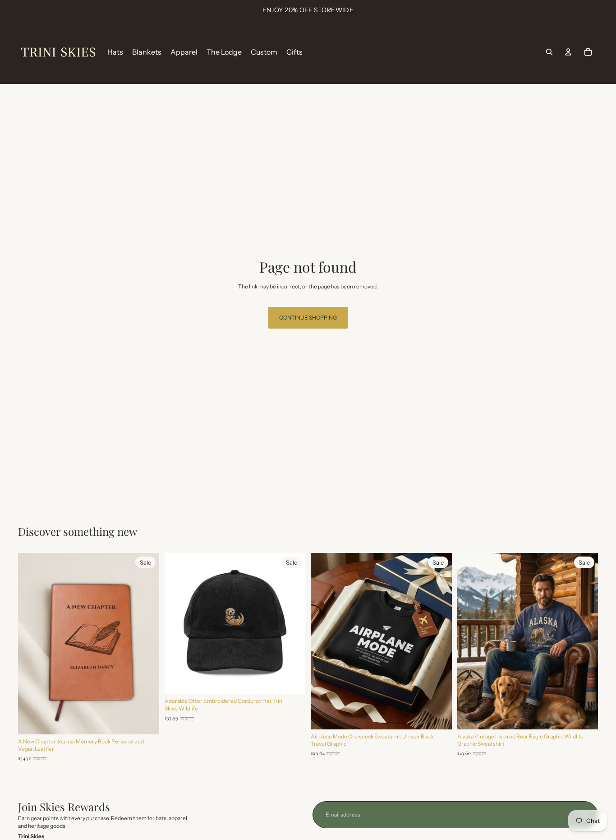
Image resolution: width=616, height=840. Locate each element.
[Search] (549, 52)
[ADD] (145, 720)
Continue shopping (308, 317)
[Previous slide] (31, 644)
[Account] (568, 52)
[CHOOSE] (291, 680)
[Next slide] (145, 644)
